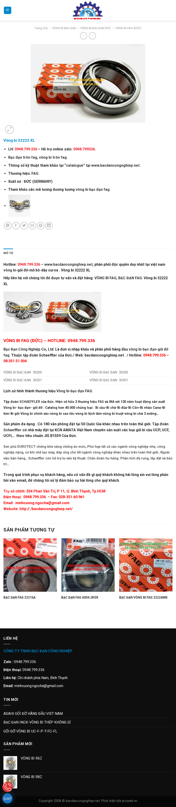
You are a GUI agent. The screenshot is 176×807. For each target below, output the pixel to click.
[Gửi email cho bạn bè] (32, 225)
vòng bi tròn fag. (53, 157)
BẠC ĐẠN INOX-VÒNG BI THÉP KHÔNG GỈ (37, 722)
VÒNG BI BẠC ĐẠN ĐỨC (95, 28)
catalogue (74, 165)
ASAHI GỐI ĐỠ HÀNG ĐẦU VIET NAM (33, 713)
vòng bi (9, 270)
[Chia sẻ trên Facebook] (16, 225)
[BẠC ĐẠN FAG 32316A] (30, 565)
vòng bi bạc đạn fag (93, 189)
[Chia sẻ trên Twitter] (24, 225)
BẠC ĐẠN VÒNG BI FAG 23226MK (143, 597)
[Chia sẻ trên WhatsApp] (7, 225)
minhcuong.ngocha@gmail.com (42, 503)
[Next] (20, 127)
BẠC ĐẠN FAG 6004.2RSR (79, 597)
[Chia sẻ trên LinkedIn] (49, 225)
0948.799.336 (34, 497)
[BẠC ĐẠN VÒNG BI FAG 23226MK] (146, 565)
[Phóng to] (9, 129)
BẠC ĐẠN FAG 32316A (19, 597)
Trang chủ (41, 28)
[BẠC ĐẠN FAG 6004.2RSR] (88, 565)
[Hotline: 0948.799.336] (7, 787)
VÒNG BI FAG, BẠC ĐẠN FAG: (118, 278)
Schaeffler (12, 430)
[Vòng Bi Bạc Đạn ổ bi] (88, 10)
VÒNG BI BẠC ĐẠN (64, 28)
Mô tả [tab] (8, 253)
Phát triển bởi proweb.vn (119, 801)
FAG (34, 173)
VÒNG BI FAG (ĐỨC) (128, 28)
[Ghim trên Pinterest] (40, 225)
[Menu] (7, 10)
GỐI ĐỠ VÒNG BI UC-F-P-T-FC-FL (30, 731)
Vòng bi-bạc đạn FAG (74, 391)
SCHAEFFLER (29, 402)
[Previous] (5, 620)
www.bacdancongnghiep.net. (115, 165)
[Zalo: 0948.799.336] (7, 798)
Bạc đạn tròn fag (22, 157)
